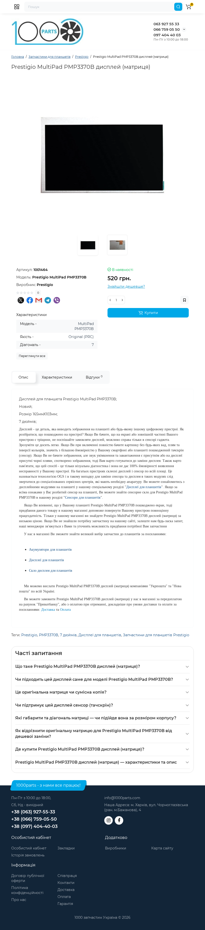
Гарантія (65, 903)
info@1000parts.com (122, 798)
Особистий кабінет (28, 848)
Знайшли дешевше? (126, 286)
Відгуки (94, 377)
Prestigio (29, 635)
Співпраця (67, 875)
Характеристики (57, 377)
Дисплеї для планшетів (99, 635)
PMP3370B (48, 635)
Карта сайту (162, 848)
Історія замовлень (27, 855)
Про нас (18, 899)
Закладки (66, 848)
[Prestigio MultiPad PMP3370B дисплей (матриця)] (103, 155)
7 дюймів (68, 635)
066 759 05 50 (167, 29)
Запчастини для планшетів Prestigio (156, 635)
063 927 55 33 (166, 24)
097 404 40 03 (167, 35)
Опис (23, 377)
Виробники (115, 848)
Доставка (66, 889)
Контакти (66, 882)
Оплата (64, 896)
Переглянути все (32, 356)
